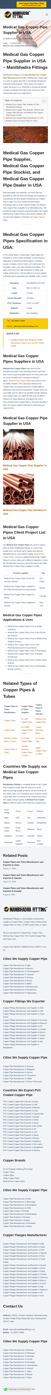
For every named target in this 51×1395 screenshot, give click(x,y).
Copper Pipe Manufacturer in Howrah (18, 1368)
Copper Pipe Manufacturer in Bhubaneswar (20, 987)
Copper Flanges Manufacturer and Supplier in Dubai (24, 1271)
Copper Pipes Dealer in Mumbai (16, 1211)
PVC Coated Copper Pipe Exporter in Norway (21, 1150)
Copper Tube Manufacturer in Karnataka (19, 1223)
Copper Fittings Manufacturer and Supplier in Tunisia (24, 1035)
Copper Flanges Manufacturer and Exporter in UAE (23, 1250)
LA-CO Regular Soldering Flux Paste (18, 1169)
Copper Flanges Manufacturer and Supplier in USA (23, 1296)
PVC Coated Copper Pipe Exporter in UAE (20, 1105)
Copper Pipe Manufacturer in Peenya (18, 977)
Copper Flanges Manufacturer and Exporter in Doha (24, 1256)
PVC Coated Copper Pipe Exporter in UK (19, 1129)
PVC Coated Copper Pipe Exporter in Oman (21, 1120)
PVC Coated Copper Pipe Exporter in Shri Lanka (22, 1144)
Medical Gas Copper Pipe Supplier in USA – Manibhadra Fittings (23, 106)
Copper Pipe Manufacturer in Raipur (17, 1226)
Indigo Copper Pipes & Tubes (41, 751)
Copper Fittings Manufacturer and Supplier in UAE (23, 1011)
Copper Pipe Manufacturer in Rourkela (18, 1356)
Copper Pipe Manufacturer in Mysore (18, 968)
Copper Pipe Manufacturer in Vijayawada (19, 993)
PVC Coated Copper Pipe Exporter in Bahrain (21, 1107)
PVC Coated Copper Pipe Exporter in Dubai (20, 1123)
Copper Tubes (9, 720)
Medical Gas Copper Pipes (20, 381)
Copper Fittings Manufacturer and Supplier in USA (23, 1008)
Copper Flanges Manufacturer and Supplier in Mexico (24, 1280)
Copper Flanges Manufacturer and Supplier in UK (23, 1292)
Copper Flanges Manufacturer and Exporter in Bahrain (25, 1253)
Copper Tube (37, 217)
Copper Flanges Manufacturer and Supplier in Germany (25, 1277)
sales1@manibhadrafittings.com (25, 326)
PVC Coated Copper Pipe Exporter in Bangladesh (23, 1147)
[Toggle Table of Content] (42, 101)
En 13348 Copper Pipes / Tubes (27, 730)
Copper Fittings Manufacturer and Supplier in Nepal (23, 1038)
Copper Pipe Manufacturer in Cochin (17, 1359)
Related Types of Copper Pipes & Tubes (22, 121)
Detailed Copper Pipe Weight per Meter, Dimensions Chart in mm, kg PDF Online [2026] (27, 343)
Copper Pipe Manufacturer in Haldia (17, 1078)
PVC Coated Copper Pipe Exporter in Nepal (20, 1135)
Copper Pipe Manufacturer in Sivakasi (18, 1066)
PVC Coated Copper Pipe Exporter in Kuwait (21, 1117)
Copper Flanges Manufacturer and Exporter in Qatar (24, 1247)
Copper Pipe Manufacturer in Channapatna (20, 1365)
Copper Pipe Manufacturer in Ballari (17, 984)
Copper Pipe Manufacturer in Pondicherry (20, 990)
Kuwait (30, 811)
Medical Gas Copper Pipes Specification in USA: (25, 118)
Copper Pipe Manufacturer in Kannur (18, 1072)
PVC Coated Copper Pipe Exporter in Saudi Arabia (23, 1114)
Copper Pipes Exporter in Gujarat (16, 1220)
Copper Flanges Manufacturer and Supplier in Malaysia (25, 1290)
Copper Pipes (27, 39)
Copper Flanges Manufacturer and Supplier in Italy (23, 1286)
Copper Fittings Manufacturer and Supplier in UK (22, 1026)
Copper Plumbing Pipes (39, 730)
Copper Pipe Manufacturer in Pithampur (19, 1353)
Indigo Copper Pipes (11, 1178)
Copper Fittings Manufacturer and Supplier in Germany (25, 1020)
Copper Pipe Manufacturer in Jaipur (17, 1371)
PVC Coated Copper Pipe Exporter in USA (20, 1132)
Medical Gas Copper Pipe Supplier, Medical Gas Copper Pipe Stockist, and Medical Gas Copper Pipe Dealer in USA (25, 112)
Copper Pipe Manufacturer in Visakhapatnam (21, 971)
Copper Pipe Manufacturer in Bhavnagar (19, 1202)
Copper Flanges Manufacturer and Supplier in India (23, 1244)
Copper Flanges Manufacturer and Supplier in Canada (24, 1274)
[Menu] (47, 14)
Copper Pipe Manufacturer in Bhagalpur (19, 1069)
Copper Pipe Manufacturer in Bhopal (17, 1374)
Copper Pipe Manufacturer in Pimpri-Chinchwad (22, 1081)
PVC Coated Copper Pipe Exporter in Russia (21, 1138)
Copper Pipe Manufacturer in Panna (17, 981)
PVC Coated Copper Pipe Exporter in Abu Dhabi (22, 1126)
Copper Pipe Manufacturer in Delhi (17, 1199)
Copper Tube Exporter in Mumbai (16, 1217)
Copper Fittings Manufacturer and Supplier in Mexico (24, 1032)
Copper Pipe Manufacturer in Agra (16, 965)
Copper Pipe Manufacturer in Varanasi (18, 974)
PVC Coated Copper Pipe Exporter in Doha (20, 1111)
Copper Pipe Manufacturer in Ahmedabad (19, 1205)
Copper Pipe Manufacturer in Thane (17, 1377)
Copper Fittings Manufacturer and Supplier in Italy (23, 1041)
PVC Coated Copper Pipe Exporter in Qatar (20, 1101)
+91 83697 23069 (18, 321)
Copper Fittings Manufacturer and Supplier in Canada (24, 1029)
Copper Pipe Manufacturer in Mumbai (18, 1350)
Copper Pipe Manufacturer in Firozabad (19, 1362)
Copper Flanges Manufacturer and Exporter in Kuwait (24, 1265)
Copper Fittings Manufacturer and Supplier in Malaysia (25, 1023)
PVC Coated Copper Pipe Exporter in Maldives (22, 1141)
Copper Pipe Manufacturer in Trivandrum (19, 1075)
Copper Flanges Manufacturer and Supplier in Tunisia (24, 1283)
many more (11, 939)
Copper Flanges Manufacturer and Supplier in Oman (24, 1268)
